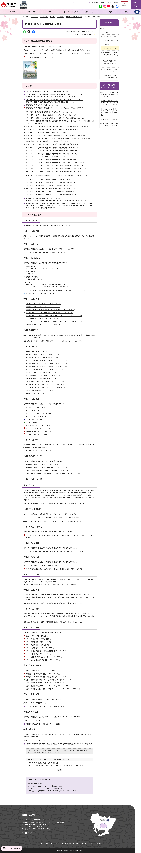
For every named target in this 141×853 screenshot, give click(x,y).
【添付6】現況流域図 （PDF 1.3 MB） (38, 654)
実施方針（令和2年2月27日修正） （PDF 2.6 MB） (42, 674)
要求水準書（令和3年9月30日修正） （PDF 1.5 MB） (43, 306)
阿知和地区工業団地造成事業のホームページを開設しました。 (48, 225)
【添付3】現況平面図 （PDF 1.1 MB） (38, 645)
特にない (32, 765)
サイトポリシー (57, 843)
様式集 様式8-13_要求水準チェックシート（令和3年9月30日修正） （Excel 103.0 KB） (54, 321)
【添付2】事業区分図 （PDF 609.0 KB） (39, 642)
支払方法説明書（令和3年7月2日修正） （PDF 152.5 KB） (45, 381)
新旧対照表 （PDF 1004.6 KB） (36, 393)
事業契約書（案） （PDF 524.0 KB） (37, 434)
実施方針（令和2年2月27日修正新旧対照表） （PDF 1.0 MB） (46, 677)
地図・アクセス (28, 833)
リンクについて (79, 843)
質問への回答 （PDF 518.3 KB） (37, 351)
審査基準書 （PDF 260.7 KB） (36, 416)
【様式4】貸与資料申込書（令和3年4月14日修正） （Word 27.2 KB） (48, 470)
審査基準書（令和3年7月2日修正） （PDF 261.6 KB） (43, 372)
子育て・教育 (32, 12)
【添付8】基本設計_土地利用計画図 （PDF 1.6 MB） (42, 660)
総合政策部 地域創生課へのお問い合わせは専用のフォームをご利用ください (54, 791)
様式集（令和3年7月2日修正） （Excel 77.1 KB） (42, 378)
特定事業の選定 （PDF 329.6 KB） (37, 450)
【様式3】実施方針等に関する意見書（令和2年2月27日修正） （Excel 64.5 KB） (51, 682)
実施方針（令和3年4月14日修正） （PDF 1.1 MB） (42, 464)
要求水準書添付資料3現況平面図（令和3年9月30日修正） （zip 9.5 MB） (49, 312)
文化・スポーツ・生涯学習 (70, 12)
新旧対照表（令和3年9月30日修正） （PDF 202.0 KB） (44, 324)
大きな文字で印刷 (86, 34)
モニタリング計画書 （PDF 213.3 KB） (38, 428)
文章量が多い (78, 765)
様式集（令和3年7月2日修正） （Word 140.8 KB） (42, 375)
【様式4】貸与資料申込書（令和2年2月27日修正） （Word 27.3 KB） (48, 686)
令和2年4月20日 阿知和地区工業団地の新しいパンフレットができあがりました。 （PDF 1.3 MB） (57, 175)
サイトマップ (46, 843)
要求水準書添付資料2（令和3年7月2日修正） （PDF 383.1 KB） (47, 363)
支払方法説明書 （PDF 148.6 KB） (37, 425)
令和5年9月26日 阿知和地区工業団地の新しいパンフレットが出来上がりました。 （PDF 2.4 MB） (57, 108)
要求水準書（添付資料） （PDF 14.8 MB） (39, 413)
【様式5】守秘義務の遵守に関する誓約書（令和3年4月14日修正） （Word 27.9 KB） (53, 473)
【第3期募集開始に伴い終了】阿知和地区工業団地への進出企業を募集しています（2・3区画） (54, 94)
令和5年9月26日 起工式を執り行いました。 (43, 105)
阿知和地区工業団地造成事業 (74, 16)
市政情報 (109, 12)
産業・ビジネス (90, 12)
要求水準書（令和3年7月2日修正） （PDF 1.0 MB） (42, 357)
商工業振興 (60, 16)
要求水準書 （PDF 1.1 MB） (35, 410)
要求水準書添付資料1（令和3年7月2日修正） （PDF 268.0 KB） (47, 360)
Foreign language (80, 2)
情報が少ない (68, 765)
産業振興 (52, 16)
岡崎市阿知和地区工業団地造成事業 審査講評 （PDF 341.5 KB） (47, 252)
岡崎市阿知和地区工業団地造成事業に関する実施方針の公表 (45, 706)
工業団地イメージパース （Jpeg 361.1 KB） (40, 293)
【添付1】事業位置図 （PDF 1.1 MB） (38, 639)
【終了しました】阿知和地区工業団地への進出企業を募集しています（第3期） (49, 91)
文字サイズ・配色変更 (113, 2)
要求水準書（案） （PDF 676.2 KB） (37, 636)
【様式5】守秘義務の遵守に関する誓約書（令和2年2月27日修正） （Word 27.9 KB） (53, 689)
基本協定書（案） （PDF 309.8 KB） (37, 431)
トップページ (34, 16)
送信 (59, 770)
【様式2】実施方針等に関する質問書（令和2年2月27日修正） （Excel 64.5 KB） (51, 680)
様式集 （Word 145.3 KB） (35, 419)
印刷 (75, 34)
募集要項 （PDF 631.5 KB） (35, 407)
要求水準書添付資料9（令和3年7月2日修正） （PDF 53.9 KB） (46, 369)
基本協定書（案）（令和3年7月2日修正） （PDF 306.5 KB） (45, 384)
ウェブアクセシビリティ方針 (94, 843)
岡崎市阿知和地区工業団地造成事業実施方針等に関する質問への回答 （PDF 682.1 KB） (54, 569)
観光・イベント (129, 12)
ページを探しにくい (56, 765)
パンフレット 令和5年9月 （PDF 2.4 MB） (39, 57)
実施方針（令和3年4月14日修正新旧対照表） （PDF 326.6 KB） (47, 467)
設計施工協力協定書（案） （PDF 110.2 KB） (40, 390)
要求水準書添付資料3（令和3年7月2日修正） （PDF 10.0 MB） (46, 366)
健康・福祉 (51, 12)
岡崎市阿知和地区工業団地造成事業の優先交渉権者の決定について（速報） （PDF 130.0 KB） (56, 290)
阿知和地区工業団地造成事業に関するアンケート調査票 (43, 198)
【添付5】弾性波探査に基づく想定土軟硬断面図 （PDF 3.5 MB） (46, 651)
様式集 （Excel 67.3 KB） (35, 422)
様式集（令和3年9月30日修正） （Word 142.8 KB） (43, 318)
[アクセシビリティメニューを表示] (137, 11)
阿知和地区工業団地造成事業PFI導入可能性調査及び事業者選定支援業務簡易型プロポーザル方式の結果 (59, 203)
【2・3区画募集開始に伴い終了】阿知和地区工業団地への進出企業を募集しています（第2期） (54, 99)
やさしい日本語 (94, 2)
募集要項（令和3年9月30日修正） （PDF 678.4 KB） (43, 303)
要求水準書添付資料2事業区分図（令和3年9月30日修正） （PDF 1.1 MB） (50, 309)
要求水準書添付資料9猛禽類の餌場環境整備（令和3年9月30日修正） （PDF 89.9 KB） (54, 315)
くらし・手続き (12, 12)
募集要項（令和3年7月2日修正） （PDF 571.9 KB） (43, 354)
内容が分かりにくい (42, 765)
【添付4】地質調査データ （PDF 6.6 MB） (39, 648)
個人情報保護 (67, 843)
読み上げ (103, 2)
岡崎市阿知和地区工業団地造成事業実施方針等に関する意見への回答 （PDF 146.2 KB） (54, 551)
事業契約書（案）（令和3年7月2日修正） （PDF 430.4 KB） (45, 387)
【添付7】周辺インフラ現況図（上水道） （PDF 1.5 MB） (43, 657)
